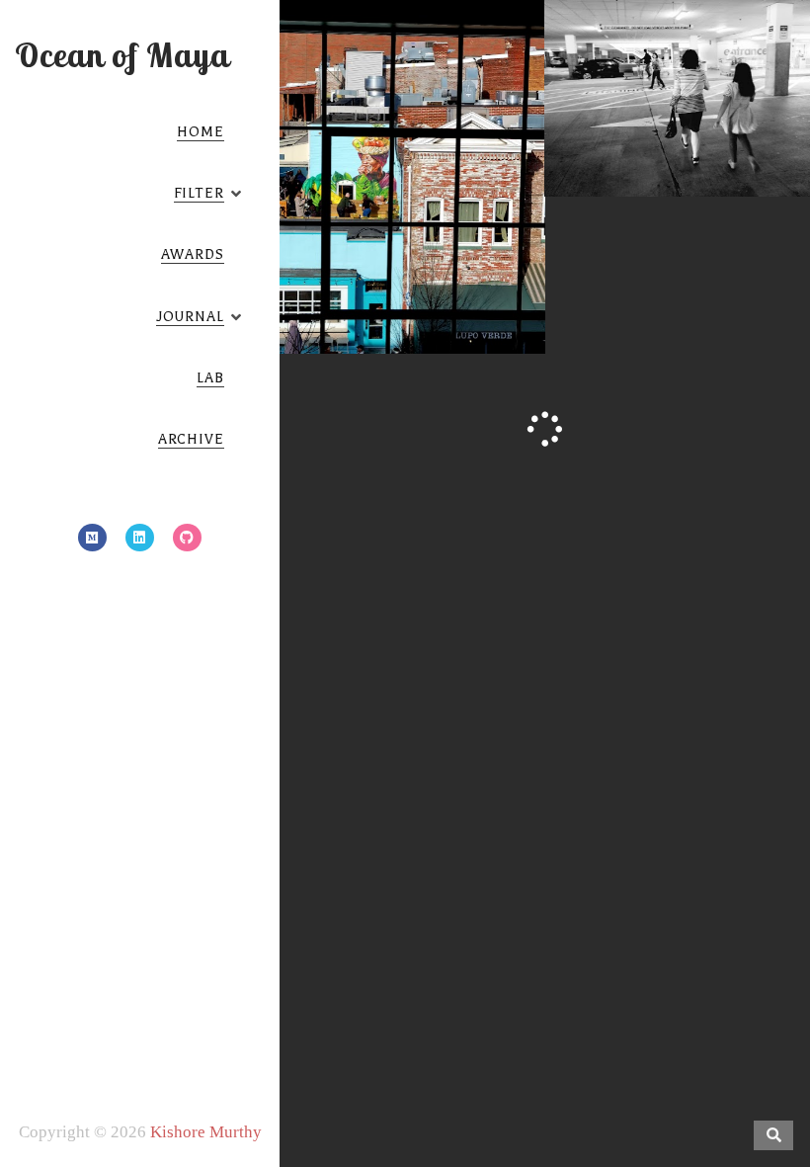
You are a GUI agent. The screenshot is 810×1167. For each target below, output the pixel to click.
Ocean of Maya (122, 55)
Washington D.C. (411, 284)
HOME (200, 132)
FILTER (199, 193)
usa (711, 108)
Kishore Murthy (206, 1132)
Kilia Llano (438, 245)
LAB (210, 378)
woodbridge (679, 127)
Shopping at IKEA (678, 75)
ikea (583, 108)
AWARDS (192, 254)
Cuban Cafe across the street (410, 198)
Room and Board (458, 265)
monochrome (649, 108)
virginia (759, 108)
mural (370, 265)
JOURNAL (190, 316)
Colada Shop (349, 245)
